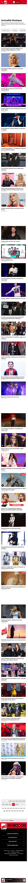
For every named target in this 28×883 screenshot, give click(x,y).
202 (17, 801)
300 (9, 810)
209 (17, 804)
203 (20, 801)
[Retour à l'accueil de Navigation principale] (5, 2)
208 (13, 804)
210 (3, 808)
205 (3, 804)
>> (24, 804)
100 (4, 810)
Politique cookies (15, 852)
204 (24, 801)
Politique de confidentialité (10, 853)
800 (23, 810)
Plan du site (6, 850)
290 (24, 808)
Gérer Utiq (20, 853)
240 (11, 808)
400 (12, 810)
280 (21, 808)
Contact (12, 850)
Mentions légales (19, 850)
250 (13, 808)
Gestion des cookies (13, 855)
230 (8, 808)
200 (10, 801)
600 (17, 810)
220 (5, 808)
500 (15, 810)
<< (3, 801)
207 (10, 804)
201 (13, 801)
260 (16, 808)
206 (7, 804)
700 (20, 810)
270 (19, 808)
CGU (9, 852)
